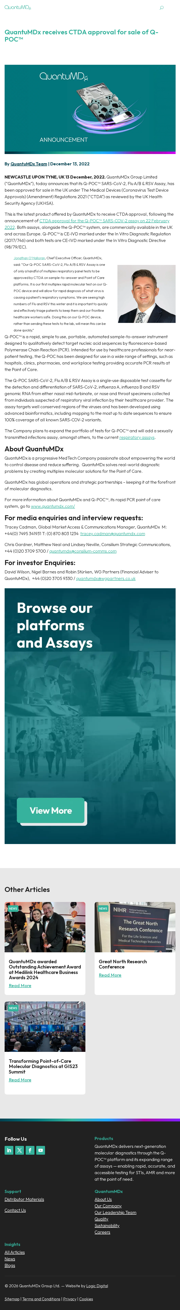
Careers (102, 1232)
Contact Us (15, 1210)
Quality (101, 1219)
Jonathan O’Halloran (29, 258)
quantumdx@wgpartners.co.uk (106, 578)
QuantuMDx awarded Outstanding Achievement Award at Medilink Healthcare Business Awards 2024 (45, 969)
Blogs (10, 1265)
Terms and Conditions (41, 1298)
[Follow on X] (19, 1150)
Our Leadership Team (115, 1212)
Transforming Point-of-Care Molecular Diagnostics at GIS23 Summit (43, 1066)
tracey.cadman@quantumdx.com (112, 533)
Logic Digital (97, 1285)
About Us (103, 1199)
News (13, 908)
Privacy (69, 1298)
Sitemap (12, 1298)
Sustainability (107, 1225)
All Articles (15, 1252)
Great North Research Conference (123, 964)
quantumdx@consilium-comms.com (83, 551)
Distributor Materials (24, 1199)
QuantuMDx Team (29, 163)
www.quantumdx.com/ (53, 506)
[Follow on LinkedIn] (9, 1150)
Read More (20, 985)
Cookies (86, 1298)
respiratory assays (137, 437)
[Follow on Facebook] (30, 1150)
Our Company (108, 1205)
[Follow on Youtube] (40, 1150)
